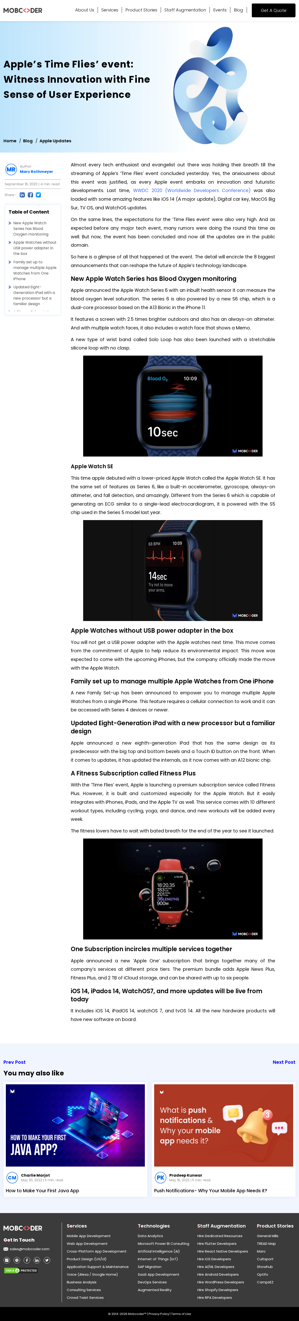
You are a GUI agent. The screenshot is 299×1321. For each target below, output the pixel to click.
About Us (84, 10)
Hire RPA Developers (214, 1297)
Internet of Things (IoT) (158, 1259)
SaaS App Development (158, 1274)
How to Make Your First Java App (42, 1191)
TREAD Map (266, 1243)
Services (109, 10)
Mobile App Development (89, 1235)
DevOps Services (152, 1282)
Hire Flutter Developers (217, 1243)
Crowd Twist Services (85, 1297)
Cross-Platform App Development (97, 1251)
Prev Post (15, 1062)
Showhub (265, 1266)
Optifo (262, 1274)
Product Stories (141, 10)
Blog (238, 10)
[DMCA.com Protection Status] (21, 1268)
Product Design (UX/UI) (87, 1259)
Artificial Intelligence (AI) (159, 1251)
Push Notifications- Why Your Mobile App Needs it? (210, 1191)
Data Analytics (150, 1235)
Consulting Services (84, 1289)
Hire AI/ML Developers (215, 1266)
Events (220, 10)
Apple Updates (55, 141)
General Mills (267, 1235)
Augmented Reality (154, 1289)
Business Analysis (81, 1282)
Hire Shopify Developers (217, 1289)
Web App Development (87, 1243)
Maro (261, 1251)
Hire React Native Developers (222, 1251)
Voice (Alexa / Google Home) (92, 1274)
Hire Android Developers (218, 1274)
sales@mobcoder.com (30, 1248)
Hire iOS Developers (214, 1259)
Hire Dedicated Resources (219, 1235)
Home (10, 141)
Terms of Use (181, 1314)
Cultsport (265, 1259)
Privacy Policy (159, 1314)
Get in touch (19, 1240)
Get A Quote (273, 10)
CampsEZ (265, 1282)
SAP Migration (149, 1266)
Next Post (284, 1062)
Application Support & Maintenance (98, 1266)
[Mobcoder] (23, 10)
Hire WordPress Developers (220, 1282)
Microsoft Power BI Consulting (163, 1243)
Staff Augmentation (185, 10)
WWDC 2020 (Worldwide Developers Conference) (192, 190)
